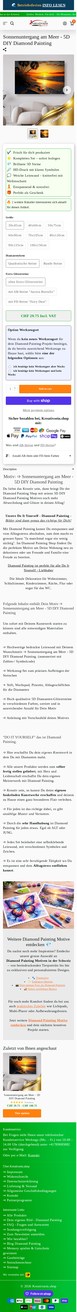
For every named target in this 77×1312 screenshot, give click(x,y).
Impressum (14, 1179)
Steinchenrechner (18, 1274)
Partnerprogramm (19, 1207)
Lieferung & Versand (21, 1193)
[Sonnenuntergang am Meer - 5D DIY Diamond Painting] (22, 1079)
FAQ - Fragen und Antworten (27, 1236)
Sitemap (12, 1279)
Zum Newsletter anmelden (25, 1246)
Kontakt (12, 1202)
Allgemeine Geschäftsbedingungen (31, 1198)
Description (10, 468)
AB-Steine (26, 445)
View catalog (5, 23)
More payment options (38, 410)
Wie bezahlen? (17, 1251)
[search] (12, 23)
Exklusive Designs (40, 988)
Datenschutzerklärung (22, 1188)
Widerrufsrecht (17, 1184)
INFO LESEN (53, 5)
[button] (16, 386)
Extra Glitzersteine (17, 274)
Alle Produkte (16, 1222)
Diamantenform (15, 255)
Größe (9, 217)
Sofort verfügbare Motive (40, 996)
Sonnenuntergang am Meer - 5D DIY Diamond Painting (22, 1104)
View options (22, 1120)
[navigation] (32, 134)
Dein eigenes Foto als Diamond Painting (41, 992)
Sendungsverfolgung (21, 1241)
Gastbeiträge (15, 1269)
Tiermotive (41, 985)
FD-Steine (47, 445)
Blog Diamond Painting (23, 1255)
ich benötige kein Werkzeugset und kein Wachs (34, 372)
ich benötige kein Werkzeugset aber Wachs (39, 366)
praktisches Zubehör (29, 1013)
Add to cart (45, 388)
